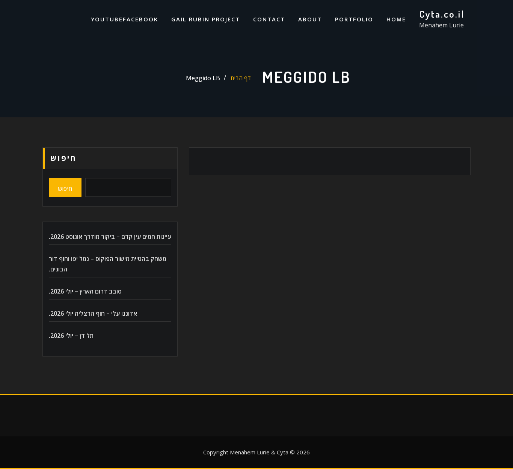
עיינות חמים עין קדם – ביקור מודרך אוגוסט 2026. (110, 236)
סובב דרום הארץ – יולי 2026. (85, 291)
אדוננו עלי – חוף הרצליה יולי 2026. (93, 313)
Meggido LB (203, 78)
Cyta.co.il (442, 14)
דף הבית (241, 78)
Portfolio (354, 19)
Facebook (140, 19)
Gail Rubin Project (205, 19)
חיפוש (63, 158)
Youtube (107, 19)
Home (396, 19)
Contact (269, 19)
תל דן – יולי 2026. (71, 335)
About (310, 19)
